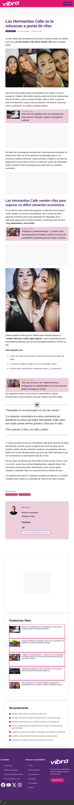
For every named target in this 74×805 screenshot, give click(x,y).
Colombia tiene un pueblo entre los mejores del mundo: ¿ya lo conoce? (32, 740)
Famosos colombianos (11, 494)
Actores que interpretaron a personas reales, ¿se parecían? (36, 368)
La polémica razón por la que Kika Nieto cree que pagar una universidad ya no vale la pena (38, 732)
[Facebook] (3, 785)
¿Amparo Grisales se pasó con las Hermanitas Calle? (33, 364)
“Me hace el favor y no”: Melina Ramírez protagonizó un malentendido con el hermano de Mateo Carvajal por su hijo (43, 386)
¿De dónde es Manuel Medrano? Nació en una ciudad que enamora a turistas (34, 736)
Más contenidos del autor (36, 532)
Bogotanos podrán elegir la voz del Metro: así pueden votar (29, 714)
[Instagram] (19, 785)
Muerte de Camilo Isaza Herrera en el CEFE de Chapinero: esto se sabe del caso (36, 722)
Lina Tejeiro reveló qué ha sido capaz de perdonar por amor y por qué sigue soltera (36, 718)
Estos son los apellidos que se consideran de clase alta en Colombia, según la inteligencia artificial (42, 117)
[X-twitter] (14, 785)
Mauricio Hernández (24, 31)
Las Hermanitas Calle (24, 494)
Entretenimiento (10, 31)
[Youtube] (8, 785)
